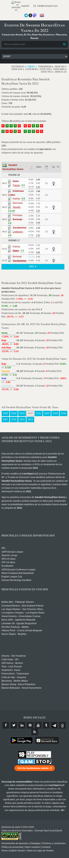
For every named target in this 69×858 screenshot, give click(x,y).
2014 (30, 419)
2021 (38, 413)
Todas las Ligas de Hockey (40, 850)
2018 (63, 413)
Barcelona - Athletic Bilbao (14, 681)
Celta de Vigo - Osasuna (13, 677)
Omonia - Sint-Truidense (13, 656)
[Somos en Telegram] (26, 15)
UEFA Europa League (12, 552)
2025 (5, 413)
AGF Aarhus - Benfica (12, 663)
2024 (13, 413)
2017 (5, 419)
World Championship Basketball (17, 573)
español (25, 6)
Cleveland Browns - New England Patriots (22, 605)
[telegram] (54, 725)
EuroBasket (7, 566)
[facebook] (5, 725)
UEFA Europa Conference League (18, 569)
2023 (22, 413)
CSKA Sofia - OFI (9, 659)
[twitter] (13, 725)
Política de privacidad (12, 847)
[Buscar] (65, 44)
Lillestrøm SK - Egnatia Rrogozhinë (19, 623)
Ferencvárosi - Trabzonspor (15, 673)
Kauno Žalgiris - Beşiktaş (13, 634)
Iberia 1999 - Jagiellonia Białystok (18, 619)
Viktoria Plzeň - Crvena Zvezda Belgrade (21, 630)
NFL (3, 548)
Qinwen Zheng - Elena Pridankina (18, 684)
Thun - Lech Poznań (11, 666)
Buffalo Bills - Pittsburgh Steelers (17, 602)
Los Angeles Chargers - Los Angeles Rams (22, 612)
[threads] (62, 725)
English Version (17, 850)
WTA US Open (8, 559)
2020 (46, 413)
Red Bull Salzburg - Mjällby (15, 627)
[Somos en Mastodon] (34, 15)
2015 (22, 419)
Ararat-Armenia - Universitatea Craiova (20, 616)
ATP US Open (8, 562)
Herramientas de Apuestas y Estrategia (20, 843)
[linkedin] (22, 725)
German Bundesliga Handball (16, 580)
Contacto (46, 847)
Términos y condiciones (54, 843)
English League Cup (11, 576)
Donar (4, 850)
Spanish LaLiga (9, 555)
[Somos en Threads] (30, 15)
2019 (55, 413)
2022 (30, 413)
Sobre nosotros (32, 847)
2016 (13, 419)
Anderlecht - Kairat (10, 670)
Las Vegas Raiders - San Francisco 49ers (22, 609)
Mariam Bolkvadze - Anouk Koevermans (21, 688)
